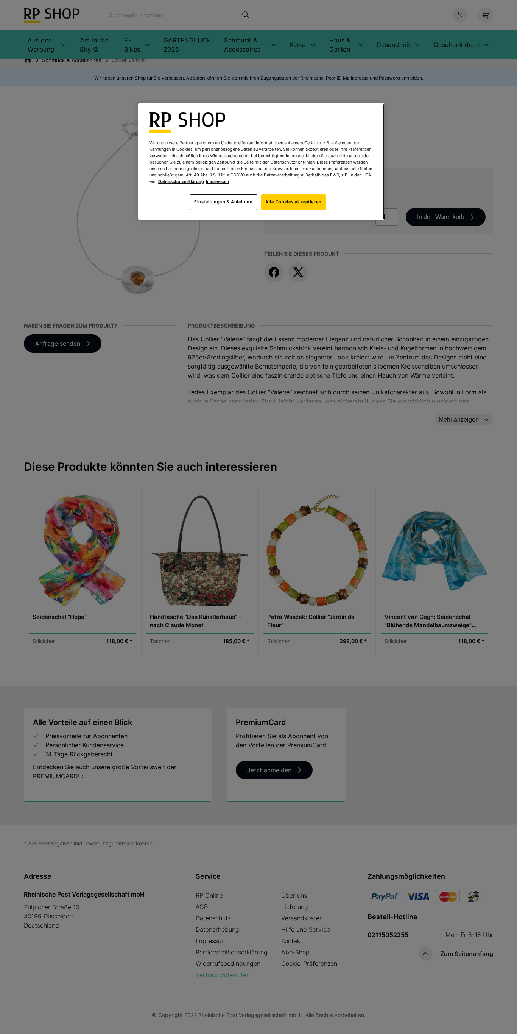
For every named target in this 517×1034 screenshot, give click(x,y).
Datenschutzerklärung (181, 181)
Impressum (217, 181)
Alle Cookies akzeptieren (293, 202)
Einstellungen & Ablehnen (223, 202)
